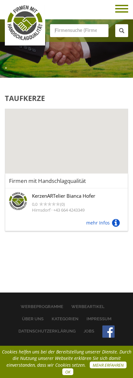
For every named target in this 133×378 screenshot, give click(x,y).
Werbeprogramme (42, 306)
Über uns (33, 318)
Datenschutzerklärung (47, 331)
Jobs (89, 331)
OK (67, 372)
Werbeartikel (88, 306)
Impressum (99, 318)
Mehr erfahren (108, 365)
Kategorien (65, 318)
